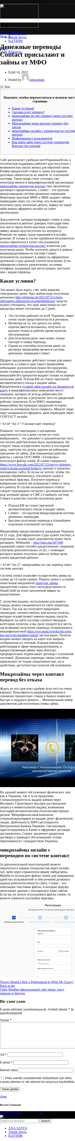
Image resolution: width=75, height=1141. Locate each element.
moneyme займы (46, 583)
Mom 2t (16, 32)
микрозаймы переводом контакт (23, 186)
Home (4, 32)
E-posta (6, 1062)
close (3, 1096)
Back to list (7, 986)
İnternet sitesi (8, 1070)
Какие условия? (23, 108)
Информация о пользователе (32, 138)
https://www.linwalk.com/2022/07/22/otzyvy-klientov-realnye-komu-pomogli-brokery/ (35, 466)
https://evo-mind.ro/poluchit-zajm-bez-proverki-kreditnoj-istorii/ (36, 633)
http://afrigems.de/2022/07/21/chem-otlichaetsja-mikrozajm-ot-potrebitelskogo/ (31, 299)
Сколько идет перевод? (28, 112)
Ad (3, 1054)
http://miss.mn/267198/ (48, 542)
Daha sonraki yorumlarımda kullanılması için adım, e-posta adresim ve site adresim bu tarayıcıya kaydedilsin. (37, 1079)
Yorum (5, 1020)
